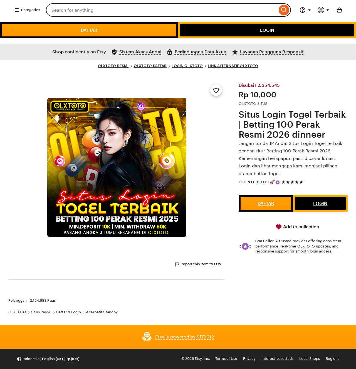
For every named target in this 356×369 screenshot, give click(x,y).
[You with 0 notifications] (323, 10)
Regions (332, 358)
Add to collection (300, 226)
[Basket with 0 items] (339, 10)
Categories (30, 10)
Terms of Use (226, 358)
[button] (48, 359)
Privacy (249, 358)
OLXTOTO (17, 312)
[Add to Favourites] (216, 90)
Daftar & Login (68, 312)
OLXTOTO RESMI (113, 66)
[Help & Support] (305, 10)
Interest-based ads (277, 358)
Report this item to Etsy (201, 264)
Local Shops (309, 358)
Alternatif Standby (102, 312)
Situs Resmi (41, 312)
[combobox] (161, 10)
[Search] (284, 10)
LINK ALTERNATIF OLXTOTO (233, 66)
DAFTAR (89, 30)
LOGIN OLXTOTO (187, 66)
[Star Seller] (277, 182)
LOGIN (267, 30)
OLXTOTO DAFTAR (150, 66)
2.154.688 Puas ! (44, 300)
